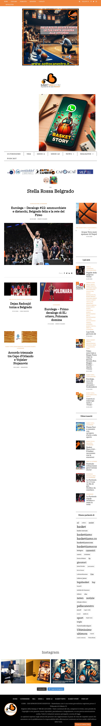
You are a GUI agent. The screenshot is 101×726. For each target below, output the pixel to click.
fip (89, 558)
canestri (90, 550)
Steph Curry (89, 618)
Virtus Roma (91, 637)
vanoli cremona (81, 637)
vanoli (92, 634)
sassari (78, 614)
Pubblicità (23, 1)
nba (85, 594)
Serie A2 (55, 154)
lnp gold (79, 586)
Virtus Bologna (91, 270)
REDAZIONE (24, 367)
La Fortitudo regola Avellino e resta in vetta (91, 500)
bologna (80, 550)
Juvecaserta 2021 (91, 394)
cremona (87, 554)
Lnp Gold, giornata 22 (91, 333)
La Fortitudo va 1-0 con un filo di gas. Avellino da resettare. (91, 485)
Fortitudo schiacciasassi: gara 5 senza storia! (92, 467)
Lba (92, 574)
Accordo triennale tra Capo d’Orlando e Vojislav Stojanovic (20, 358)
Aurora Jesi (90, 291)
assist (91, 522)
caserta (79, 554)
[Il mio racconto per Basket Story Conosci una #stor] (63, 671)
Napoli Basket (88, 227)
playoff (79, 610)
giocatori (81, 562)
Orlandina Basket (29, 346)
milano (79, 594)
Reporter (33, 1)
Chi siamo (14, 1)
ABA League (12, 299)
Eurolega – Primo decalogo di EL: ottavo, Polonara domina (56, 314)
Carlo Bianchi (24, 311)
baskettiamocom (85, 542)
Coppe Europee (34, 203)
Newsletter (10, 4)
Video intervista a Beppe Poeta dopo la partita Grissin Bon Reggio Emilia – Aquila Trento (91, 360)
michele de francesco (83, 590)
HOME (15, 699)
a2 (78, 522)
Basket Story (90, 441)
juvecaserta (91, 566)
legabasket (83, 582)
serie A (85, 614)
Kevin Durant (80, 570)
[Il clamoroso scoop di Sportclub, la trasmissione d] (13, 671)
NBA (29, 154)
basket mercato (82, 531)
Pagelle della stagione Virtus (91, 275)
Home (6, 1)
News (69, 154)
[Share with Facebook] (64, 273)
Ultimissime (14, 154)
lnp (93, 582)
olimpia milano (82, 602)
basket (81, 526)
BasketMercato (18, 346)
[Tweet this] (67, 273)
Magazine (85, 154)
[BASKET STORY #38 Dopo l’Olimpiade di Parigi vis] (38, 671)
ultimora (82, 633)
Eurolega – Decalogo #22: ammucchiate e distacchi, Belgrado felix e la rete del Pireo (38, 211)
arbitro (84, 522)
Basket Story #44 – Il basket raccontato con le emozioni (91, 452)
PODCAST (12, 158)
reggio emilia (87, 610)
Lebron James (82, 578)
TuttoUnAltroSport (84, 626)
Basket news (20, 299)
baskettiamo (84, 534)
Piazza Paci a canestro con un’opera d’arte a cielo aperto (91, 432)
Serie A (41, 154)
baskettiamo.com (88, 538)
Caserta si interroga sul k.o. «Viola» (90, 402)
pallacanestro (85, 605)
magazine (89, 443)
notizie (90, 598)
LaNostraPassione (82, 574)
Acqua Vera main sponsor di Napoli (86, 233)
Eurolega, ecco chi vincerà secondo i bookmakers (91, 383)
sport (80, 617)
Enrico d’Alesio (81, 558)
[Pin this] (72, 273)
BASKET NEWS (60, 699)
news (80, 598)
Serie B (88, 396)
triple (79, 622)
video (88, 348)
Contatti (41, 1)
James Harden (81, 566)
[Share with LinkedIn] (69, 273)
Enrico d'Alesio (42, 219)
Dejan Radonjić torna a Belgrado (20, 305)
